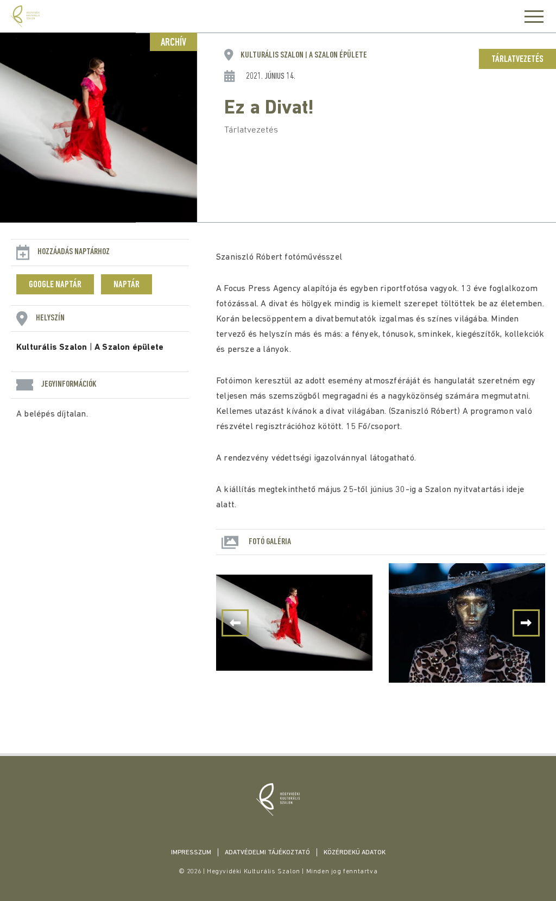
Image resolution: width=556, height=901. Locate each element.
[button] (526, 623)
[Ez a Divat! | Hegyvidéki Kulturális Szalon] (278, 799)
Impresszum (191, 852)
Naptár (126, 285)
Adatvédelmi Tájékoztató (267, 852)
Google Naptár (55, 285)
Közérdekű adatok (355, 852)
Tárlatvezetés (517, 60)
